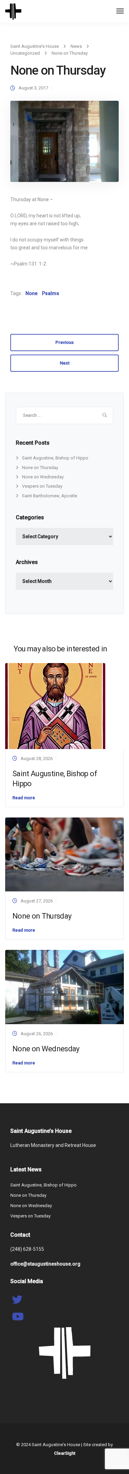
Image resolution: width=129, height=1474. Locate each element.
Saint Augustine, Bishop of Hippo (55, 457)
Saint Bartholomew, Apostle (49, 495)
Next (64, 363)
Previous (64, 342)
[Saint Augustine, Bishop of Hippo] (55, 705)
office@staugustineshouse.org (45, 1264)
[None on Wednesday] (64, 986)
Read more (23, 797)
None (31, 293)
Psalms (50, 293)
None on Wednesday (43, 476)
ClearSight (64, 1453)
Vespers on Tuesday (42, 486)
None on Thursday (40, 467)
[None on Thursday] (64, 144)
